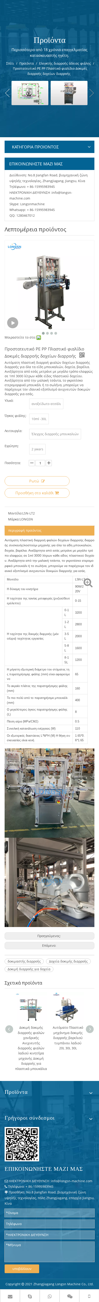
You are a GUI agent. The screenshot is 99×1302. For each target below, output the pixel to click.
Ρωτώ (34, 481)
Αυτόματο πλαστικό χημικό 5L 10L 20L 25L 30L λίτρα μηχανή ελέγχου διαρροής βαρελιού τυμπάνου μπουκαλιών (68, 1042)
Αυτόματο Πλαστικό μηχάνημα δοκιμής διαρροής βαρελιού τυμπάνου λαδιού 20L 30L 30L (31, 1037)
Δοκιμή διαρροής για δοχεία (29, 969)
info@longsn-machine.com (71, 1181)
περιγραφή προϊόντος (24, 530)
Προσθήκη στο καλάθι (34, 492)
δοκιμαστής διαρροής (24, 961)
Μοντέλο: (15, 513)
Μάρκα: (14, 519)
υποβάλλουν (22, 1268)
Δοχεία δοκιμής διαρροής (68, 961)
